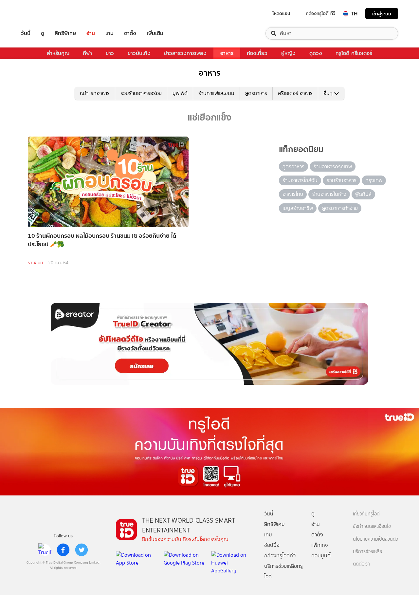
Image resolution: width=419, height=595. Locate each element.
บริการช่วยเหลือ (367, 551)
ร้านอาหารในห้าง (329, 194)
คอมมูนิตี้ (321, 555)
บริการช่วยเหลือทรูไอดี (283, 571)
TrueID (40, 13)
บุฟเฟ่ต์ (180, 93)
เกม (109, 33)
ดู (42, 33)
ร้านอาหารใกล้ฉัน (300, 180)
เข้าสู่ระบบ (381, 13)
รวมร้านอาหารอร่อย (141, 93)
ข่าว (110, 53)
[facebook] (63, 549)
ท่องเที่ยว (257, 53)
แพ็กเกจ (319, 545)
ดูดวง (315, 53)
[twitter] (81, 549)
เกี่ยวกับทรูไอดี (366, 514)
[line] (44, 549)
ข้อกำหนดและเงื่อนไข (372, 526)
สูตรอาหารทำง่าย (340, 208)
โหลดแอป (281, 13)
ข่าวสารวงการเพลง (185, 53)
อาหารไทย (292, 194)
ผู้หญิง (288, 53)
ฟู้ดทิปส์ (363, 194)
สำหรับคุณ (58, 53)
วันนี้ (25, 33)
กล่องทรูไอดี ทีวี (320, 13)
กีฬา (87, 53)
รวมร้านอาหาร (341, 180)
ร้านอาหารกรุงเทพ (333, 166)
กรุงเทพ (373, 180)
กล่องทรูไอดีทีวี (280, 555)
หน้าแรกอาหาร (95, 93)
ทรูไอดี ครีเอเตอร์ (354, 53)
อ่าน (90, 33)
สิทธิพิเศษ (65, 33)
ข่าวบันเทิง (139, 53)
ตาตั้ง (130, 33)
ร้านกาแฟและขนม (216, 93)
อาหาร (226, 53)
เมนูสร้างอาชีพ (297, 208)
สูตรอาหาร (256, 93)
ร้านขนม (35, 262)
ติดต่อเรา (361, 564)
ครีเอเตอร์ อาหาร (295, 93)
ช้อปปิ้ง (272, 545)
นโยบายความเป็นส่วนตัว (375, 539)
